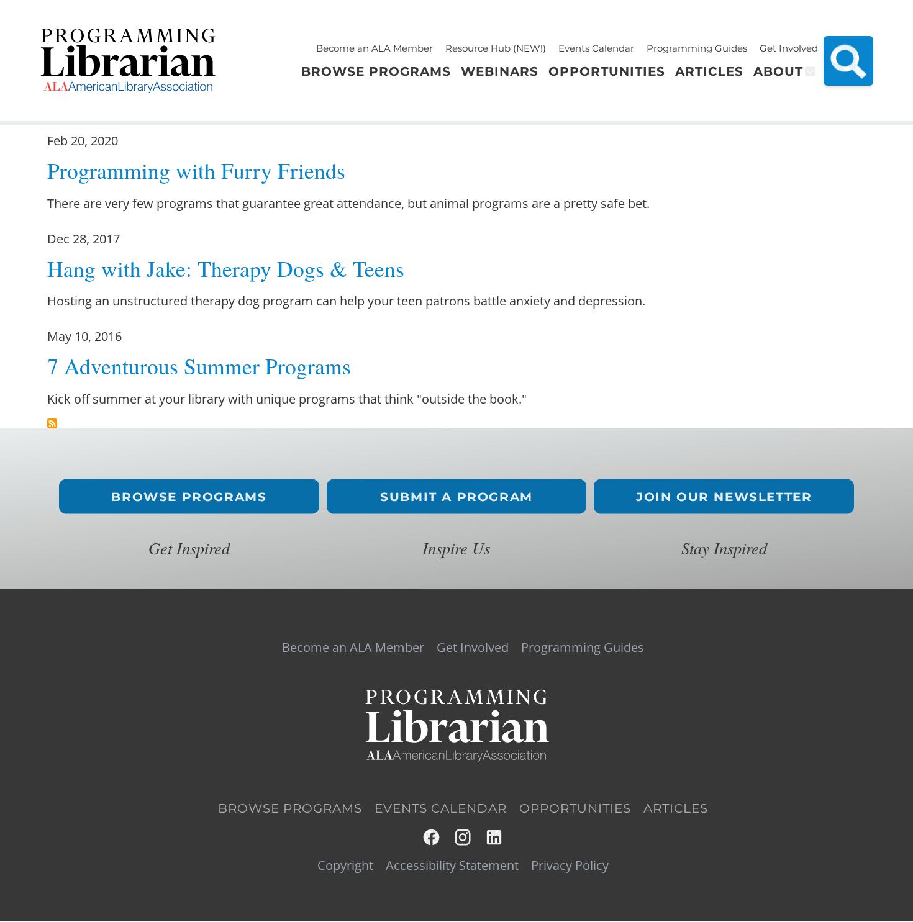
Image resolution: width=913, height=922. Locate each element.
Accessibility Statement (452, 865)
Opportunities (575, 808)
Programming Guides (697, 48)
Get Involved (789, 48)
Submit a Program (456, 496)
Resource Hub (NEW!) (495, 48)
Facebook (432, 837)
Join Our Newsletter (724, 496)
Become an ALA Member (374, 48)
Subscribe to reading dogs (52, 423)
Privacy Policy (570, 865)
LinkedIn (495, 837)
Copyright (345, 865)
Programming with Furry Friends (196, 170)
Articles (675, 808)
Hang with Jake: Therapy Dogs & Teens (225, 268)
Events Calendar (596, 48)
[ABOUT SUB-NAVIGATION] (809, 71)
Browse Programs (188, 496)
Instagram (464, 837)
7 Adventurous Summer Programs (199, 366)
